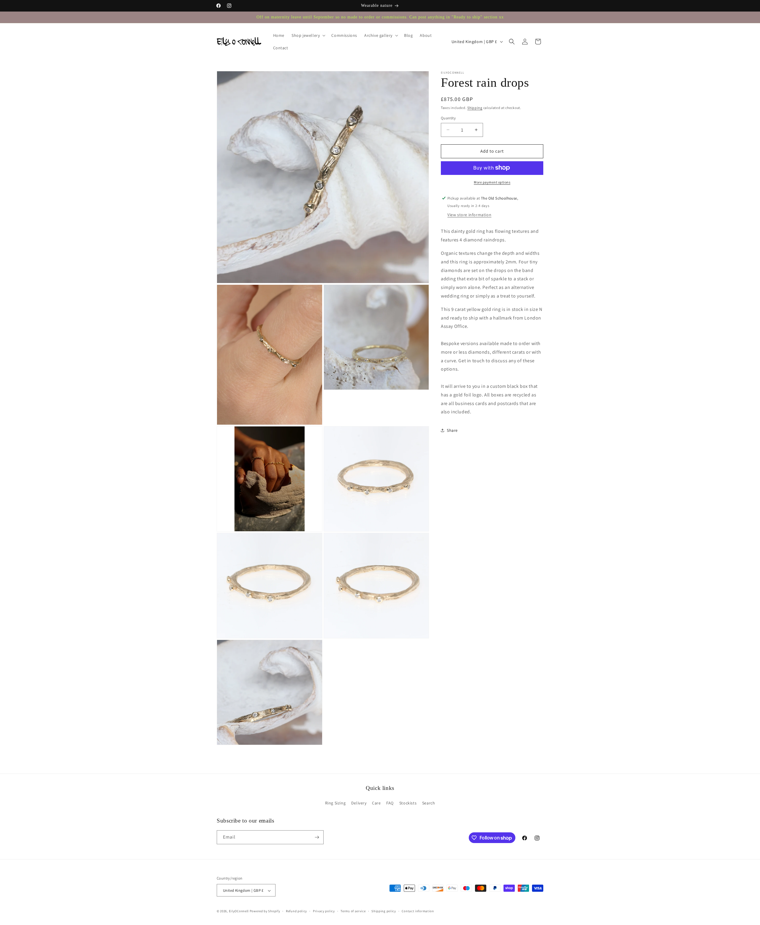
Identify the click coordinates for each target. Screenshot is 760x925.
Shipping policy (383, 911)
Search (428, 803)
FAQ (390, 803)
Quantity (448, 118)
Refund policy (296, 911)
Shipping (474, 107)
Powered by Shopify (265, 911)
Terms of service (353, 911)
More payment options (492, 182)
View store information (469, 214)
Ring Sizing (335, 803)
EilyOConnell (239, 911)
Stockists (408, 803)
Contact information (418, 911)
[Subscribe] (316, 837)
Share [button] (452, 430)
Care (376, 803)
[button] (308, 35)
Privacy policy (324, 911)
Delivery (359, 803)
